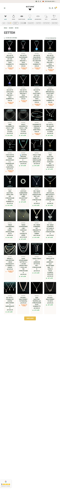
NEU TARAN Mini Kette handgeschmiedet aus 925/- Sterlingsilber (36, 196)
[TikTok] (40, 1)
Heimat (5, 27)
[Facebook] (36, 1)
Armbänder (38, 19)
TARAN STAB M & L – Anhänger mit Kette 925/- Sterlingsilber (36, 264)
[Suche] (49, 8)
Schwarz (22, 23)
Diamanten (31, 23)
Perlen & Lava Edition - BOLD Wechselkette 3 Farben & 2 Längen (9, 263)
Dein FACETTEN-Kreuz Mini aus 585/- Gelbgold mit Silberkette (50, 160)
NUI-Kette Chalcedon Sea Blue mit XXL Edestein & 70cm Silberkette (37, 60)
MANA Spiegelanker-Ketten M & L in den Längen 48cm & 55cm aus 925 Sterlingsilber (23, 265)
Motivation (46, 23)
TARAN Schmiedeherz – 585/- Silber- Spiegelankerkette (10, 229)
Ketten (30, 19)
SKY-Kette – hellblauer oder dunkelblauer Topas (50, 128)
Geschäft (11, 27)
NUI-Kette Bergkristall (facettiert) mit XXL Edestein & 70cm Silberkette (50, 95)
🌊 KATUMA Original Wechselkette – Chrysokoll (23, 158)
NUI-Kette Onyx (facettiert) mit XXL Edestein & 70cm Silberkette (37, 95)
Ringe (13, 19)
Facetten (38, 23)
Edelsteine (54, 23)
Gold (8, 23)
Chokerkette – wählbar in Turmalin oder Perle (36, 127)
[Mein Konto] (52, 8)
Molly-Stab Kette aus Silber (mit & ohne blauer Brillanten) (37, 158)
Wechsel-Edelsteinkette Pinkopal (23, 299)
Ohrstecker (21, 19)
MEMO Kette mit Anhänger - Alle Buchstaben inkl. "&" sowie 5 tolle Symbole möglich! (50, 266)
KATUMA (10, 53)
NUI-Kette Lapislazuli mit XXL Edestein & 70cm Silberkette (10, 94)
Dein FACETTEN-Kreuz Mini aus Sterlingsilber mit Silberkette (9, 196)
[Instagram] (38, 1)
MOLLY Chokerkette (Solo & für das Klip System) (23, 128)
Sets (46, 19)
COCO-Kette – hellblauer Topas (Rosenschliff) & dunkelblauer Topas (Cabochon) (10, 161)
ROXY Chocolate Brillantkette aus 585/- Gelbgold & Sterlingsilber (50, 196)
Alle (5, 19)
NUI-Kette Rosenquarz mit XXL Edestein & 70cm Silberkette (10, 60)
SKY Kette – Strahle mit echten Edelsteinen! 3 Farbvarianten (10, 303)
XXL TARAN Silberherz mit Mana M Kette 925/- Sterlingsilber (50, 229)
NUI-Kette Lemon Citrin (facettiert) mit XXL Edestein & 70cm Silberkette (50, 61)
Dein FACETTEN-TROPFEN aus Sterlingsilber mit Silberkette (36, 302)
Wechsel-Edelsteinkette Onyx (50, 299)
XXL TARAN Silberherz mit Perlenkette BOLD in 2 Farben (37, 229)
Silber (15, 23)
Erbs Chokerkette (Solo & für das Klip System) (10, 128)
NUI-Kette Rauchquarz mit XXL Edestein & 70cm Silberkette (23, 60)
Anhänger (54, 19)
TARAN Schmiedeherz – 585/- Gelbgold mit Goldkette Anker (23, 230)
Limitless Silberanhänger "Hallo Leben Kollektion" (23, 195)
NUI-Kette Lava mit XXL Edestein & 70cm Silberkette (23, 93)
